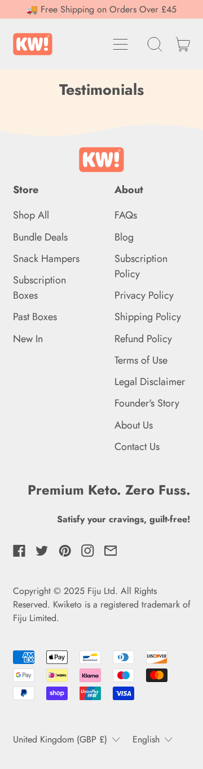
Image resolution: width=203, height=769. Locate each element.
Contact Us (137, 446)
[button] (155, 44)
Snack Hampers (46, 258)
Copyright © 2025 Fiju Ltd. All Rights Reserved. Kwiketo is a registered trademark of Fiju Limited (102, 604)
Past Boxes (35, 316)
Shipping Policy (147, 316)
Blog (124, 237)
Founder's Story (146, 403)
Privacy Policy (144, 295)
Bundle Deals (40, 237)
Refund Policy (143, 338)
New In (28, 338)
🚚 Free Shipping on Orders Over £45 (101, 9)
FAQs (125, 215)
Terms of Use (140, 360)
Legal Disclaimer (149, 381)
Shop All (31, 215)
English (146, 739)
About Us (133, 425)
